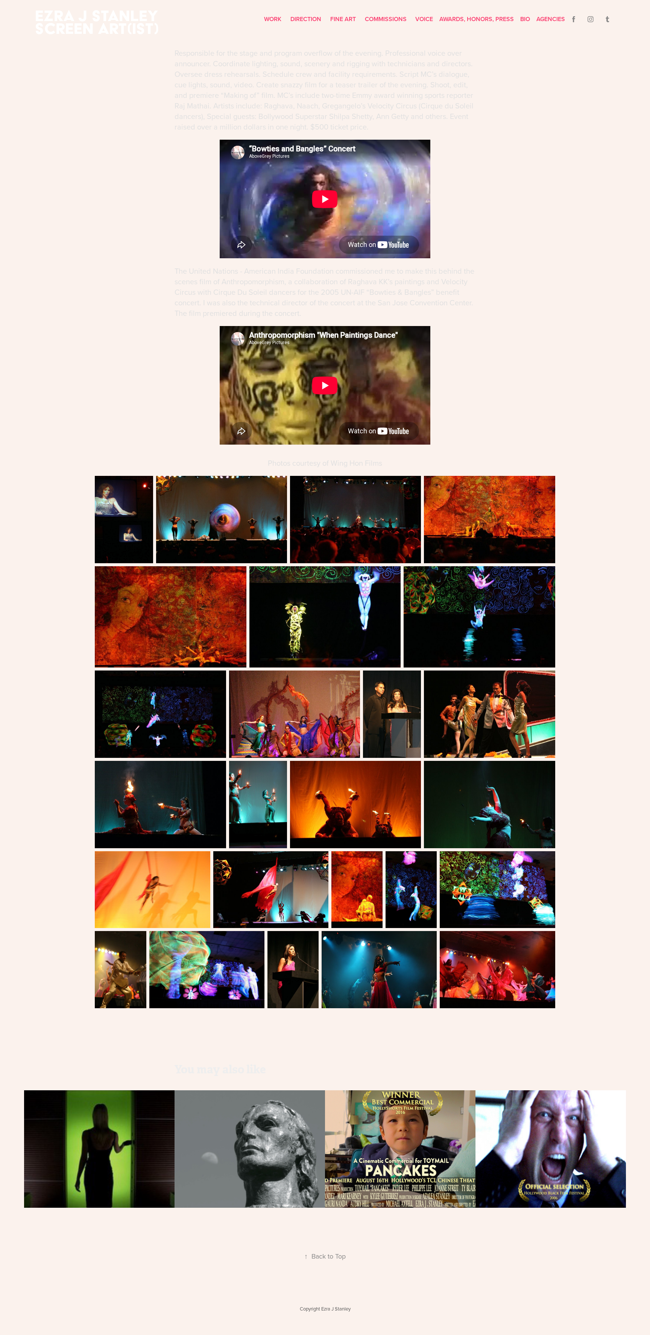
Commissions (386, 19)
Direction (305, 19)
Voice (424, 19)
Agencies (550, 19)
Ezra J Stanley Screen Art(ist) (98, 22)
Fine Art (343, 19)
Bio (525, 19)
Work (272, 19)
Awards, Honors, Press (476, 19)
